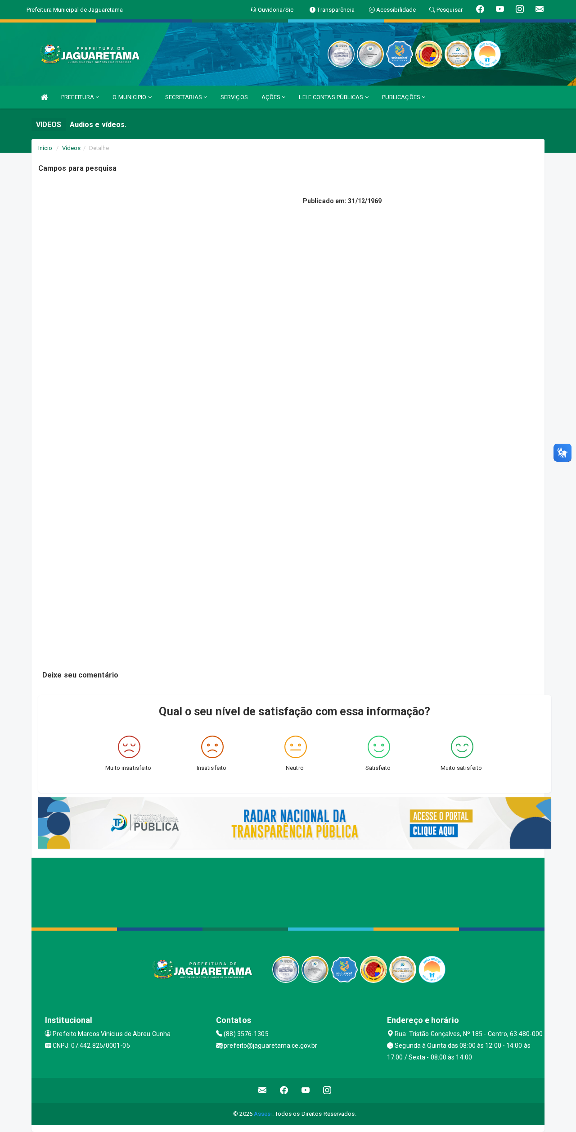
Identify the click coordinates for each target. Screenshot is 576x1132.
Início (45, 148)
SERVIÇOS (234, 97)
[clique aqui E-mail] (262, 1090)
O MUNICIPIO (130, 97)
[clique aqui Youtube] (306, 1090)
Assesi (263, 1113)
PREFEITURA (78, 97)
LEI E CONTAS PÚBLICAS (331, 97)
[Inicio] (44, 97)
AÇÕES (271, 97)
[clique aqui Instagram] (327, 1090)
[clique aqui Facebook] (284, 1090)
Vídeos (71, 148)
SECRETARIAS (184, 97)
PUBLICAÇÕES (402, 97)
